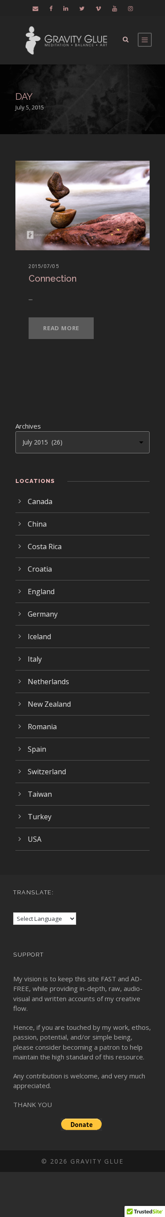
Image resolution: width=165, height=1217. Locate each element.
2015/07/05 (44, 266)
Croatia (40, 569)
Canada (40, 501)
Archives (28, 426)
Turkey (39, 816)
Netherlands (48, 681)
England (41, 591)
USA (34, 839)
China (37, 524)
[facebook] (50, 8)
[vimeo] (98, 8)
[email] (35, 8)
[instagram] (130, 8)
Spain (37, 749)
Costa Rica (45, 546)
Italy (35, 659)
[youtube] (114, 8)
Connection (53, 278)
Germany (43, 614)
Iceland (39, 636)
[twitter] (81, 8)
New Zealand (49, 704)
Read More (61, 328)
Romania (42, 726)
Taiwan (40, 794)
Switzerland (47, 771)
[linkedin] (65, 8)
